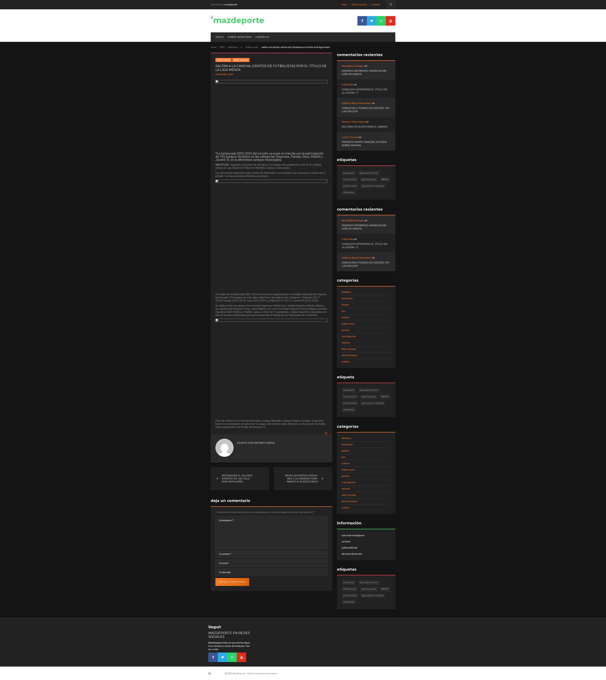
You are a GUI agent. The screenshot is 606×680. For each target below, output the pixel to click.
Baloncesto (347, 298)
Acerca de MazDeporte (353, 535)
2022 (222, 47)
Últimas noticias (349, 355)
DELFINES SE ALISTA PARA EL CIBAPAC (365, 126)
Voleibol (345, 361)
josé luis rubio (350, 186)
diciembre (233, 47)
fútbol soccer (349, 179)
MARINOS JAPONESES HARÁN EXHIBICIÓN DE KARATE (364, 72)
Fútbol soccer (251, 47)
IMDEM (384, 179)
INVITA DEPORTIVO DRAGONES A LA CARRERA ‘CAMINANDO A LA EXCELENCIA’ (301, 478)
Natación (346, 342)
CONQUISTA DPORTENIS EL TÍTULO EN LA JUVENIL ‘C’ (364, 91)
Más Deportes (349, 336)
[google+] (381, 21)
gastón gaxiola (369, 179)
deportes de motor (368, 173)
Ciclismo (346, 317)
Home (214, 47)
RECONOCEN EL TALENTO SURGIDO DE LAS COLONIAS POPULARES (237, 478)
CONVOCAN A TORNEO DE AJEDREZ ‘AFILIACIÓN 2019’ (366, 110)
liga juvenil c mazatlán (373, 186)
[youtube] (390, 21)
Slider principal (241, 60)
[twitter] (371, 21)
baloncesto (348, 173)
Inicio (344, 4)
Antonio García (264, 442)
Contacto (375, 4)
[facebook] (362, 21)
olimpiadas (348, 192)
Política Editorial (349, 547)
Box (343, 311)
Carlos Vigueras (350, 137)
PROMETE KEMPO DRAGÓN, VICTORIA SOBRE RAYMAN (364, 144)
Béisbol (345, 305)
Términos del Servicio (352, 554)
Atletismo (346, 292)
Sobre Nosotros (359, 4)
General (345, 330)
